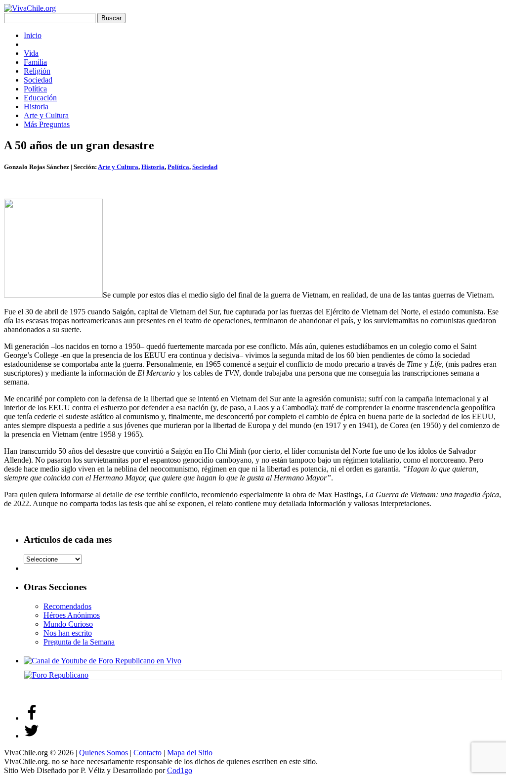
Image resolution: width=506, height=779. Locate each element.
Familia (35, 62)
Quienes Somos (103, 752)
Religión (37, 71)
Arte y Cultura (46, 115)
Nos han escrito (67, 633)
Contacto (147, 752)
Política (35, 89)
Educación (40, 97)
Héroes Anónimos (71, 615)
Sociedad (38, 80)
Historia (36, 106)
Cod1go (179, 770)
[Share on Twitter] (32, 736)
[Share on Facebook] (32, 718)
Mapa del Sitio (189, 752)
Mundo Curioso (68, 624)
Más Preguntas (47, 124)
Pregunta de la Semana (79, 642)
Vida (31, 53)
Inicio (33, 35)
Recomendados (67, 606)
